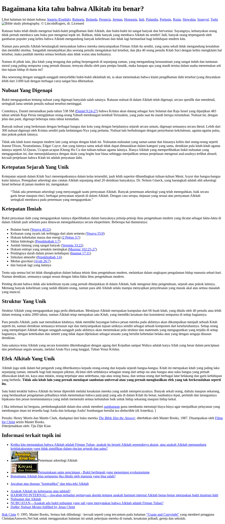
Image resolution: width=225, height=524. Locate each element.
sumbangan (112, 406)
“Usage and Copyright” (162, 514)
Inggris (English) (59, 19)
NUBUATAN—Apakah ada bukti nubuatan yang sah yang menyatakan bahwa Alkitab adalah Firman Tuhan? (87, 503)
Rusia (177, 19)
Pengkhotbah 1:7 (47, 241)
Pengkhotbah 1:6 (49, 257)
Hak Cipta (9, 514)
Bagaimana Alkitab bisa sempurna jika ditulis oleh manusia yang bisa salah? (63, 476)
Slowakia (189, 19)
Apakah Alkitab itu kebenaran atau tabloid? (41, 491)
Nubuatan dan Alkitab (26, 499)
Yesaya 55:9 (95, 233)
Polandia (152, 19)
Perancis (105, 19)
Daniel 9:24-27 (86, 111)
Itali (141, 19)
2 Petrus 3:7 (71, 237)
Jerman (117, 19)
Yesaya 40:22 (40, 229)
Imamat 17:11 (80, 253)
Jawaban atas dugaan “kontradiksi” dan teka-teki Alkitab (50, 484)
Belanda (91, 19)
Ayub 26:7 (42, 261)
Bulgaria (78, 19)
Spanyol (203, 19)
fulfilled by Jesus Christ (43, 507)
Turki (214, 19)
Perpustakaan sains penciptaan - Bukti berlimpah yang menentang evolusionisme (94, 472)
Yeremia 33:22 (72, 245)
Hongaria (130, 19)
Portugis (165, 19)
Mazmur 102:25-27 (82, 249)
